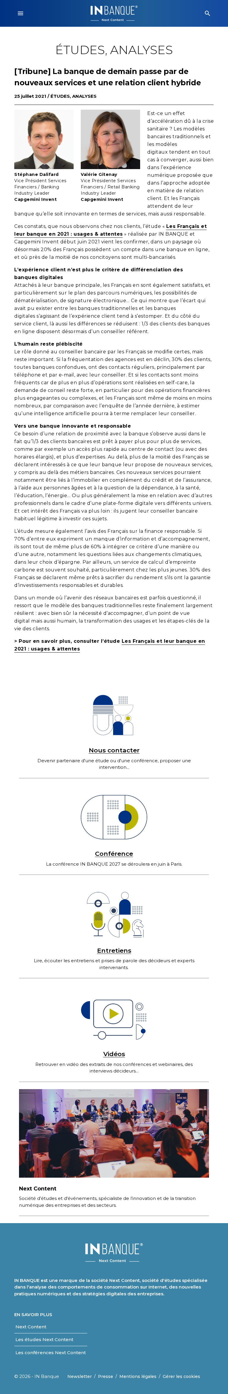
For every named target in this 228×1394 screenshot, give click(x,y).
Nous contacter (114, 750)
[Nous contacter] (114, 714)
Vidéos (114, 1054)
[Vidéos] (114, 1017)
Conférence (114, 853)
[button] (20, 13)
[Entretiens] (114, 914)
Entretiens (114, 950)
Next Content (37, 1188)
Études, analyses (73, 96)
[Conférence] (114, 817)
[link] (31, 1327)
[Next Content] (114, 1133)
